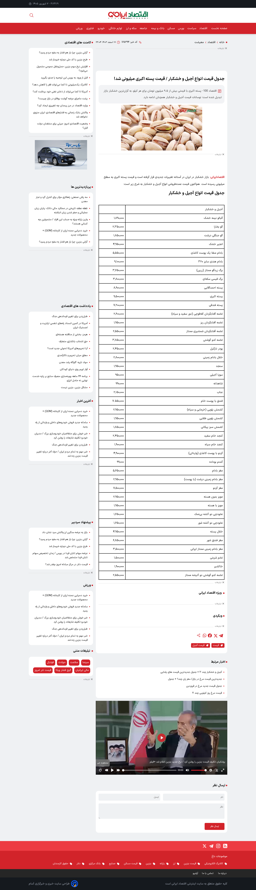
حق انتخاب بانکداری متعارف (73, 341)
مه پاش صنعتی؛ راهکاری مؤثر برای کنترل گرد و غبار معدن (62, 199)
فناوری (90, 28)
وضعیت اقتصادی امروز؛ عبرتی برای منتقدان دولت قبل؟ (62, 126)
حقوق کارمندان (60, 863)
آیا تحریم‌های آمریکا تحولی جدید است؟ (67, 348)
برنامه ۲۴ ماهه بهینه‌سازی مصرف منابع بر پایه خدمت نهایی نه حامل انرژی (60, 378)
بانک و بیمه (157, 28)
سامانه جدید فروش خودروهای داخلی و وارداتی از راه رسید (61, 425)
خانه (221, 42)
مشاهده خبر (102, 763)
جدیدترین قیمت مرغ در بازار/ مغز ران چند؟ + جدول (195, 679)
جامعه (144, 28)
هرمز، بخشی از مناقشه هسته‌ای (72, 334)
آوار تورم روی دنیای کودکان (74, 369)
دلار (78, 863)
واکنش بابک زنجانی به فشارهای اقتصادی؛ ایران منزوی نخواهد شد (60, 115)
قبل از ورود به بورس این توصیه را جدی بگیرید (64, 78)
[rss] (225, 846)
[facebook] (210, 635)
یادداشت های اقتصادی (76, 306)
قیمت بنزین (190, 863)
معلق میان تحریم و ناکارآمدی (72, 355)
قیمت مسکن (130, 863)
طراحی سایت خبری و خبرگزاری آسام (49, 884)
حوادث (62, 662)
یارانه (162, 863)
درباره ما (222, 873)
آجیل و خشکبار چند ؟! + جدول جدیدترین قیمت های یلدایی (191, 672)
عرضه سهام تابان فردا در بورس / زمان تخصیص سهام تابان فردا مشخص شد (60, 555)
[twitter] (215, 635)
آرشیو (195, 873)
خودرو (102, 28)
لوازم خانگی (116, 28)
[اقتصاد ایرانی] (128, 15)
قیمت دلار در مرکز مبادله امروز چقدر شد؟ (66, 564)
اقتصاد (203, 28)
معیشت (199, 42)
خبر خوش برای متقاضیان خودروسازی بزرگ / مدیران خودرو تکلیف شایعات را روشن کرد (61, 436)
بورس (181, 28)
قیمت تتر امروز (42, 670)
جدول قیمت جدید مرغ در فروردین (204, 686)
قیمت (216, 645)
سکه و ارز (131, 28)
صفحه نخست (219, 28)
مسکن (171, 28)
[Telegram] (211, 846)
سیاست (191, 28)
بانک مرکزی (95, 863)
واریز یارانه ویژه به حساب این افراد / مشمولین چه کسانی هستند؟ (63, 222)
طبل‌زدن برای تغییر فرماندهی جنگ (70, 316)
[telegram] (221, 635)
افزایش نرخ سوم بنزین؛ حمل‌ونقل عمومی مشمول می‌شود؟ (62, 69)
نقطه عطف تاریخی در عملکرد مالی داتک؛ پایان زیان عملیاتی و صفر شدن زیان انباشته (61, 210)
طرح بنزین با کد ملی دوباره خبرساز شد (68, 59)
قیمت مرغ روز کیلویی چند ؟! (207, 693)
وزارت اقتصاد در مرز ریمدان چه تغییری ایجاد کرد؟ (62, 105)
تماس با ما (208, 873)
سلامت (74, 662)
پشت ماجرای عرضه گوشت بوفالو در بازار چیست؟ (63, 99)
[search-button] (31, 15)
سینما (86, 662)
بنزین (148, 863)
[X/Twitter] (204, 846)
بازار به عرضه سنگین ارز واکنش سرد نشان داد (65, 532)
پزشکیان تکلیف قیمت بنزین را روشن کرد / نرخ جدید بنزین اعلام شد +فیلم (187, 762)
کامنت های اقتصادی (78, 42)
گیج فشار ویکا (63, 670)
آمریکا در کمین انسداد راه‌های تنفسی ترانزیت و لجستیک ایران (64, 325)
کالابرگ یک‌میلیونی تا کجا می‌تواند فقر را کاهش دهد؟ (60, 85)
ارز (174, 863)
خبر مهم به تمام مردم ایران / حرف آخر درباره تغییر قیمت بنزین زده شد (62, 454)
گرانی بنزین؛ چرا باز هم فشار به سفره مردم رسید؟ (63, 53)
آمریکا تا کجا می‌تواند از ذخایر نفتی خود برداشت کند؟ (60, 92)
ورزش (79, 28)
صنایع (112, 863)
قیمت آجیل (198, 645)
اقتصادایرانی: (217, 177)
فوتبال (50, 662)
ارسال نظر (214, 826)
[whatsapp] (204, 635)
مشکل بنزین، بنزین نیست (74, 387)
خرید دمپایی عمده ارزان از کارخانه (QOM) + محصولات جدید (65, 233)
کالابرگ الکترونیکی (213, 863)
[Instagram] (218, 846)
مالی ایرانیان (82, 670)
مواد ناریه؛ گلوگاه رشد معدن (73, 362)
